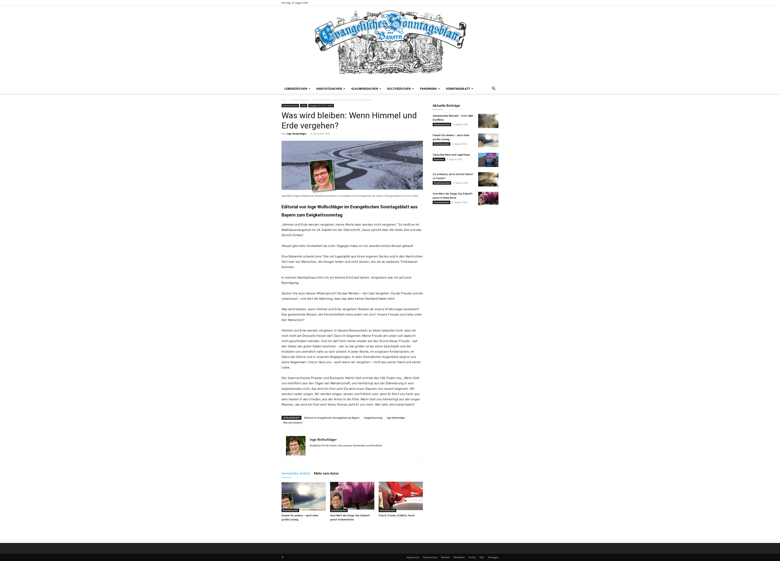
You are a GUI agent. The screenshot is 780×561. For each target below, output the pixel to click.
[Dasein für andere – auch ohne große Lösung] (304, 497)
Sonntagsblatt (458, 88)
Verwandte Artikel (296, 473)
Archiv (472, 557)
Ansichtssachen (329, 88)
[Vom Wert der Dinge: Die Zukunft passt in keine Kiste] (352, 497)
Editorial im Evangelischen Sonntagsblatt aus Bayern (332, 417)
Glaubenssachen (364, 88)
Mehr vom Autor (326, 473)
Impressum (412, 557)
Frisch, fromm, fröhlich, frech (396, 515)
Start (284, 99)
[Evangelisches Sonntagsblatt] (390, 45)
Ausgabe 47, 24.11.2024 (321, 105)
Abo (482, 557)
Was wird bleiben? (293, 422)
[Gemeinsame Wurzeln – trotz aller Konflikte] (488, 121)
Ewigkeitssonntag (373, 417)
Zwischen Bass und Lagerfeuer (451, 154)
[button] (493, 89)
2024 (303, 105)
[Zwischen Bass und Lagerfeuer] (488, 160)
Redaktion (459, 557)
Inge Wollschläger (297, 133)
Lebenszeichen (295, 88)
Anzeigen (493, 557)
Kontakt (445, 557)
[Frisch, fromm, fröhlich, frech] (401, 497)
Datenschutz (430, 557)
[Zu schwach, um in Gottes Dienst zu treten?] (488, 179)
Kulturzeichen (399, 88)
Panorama (428, 88)
